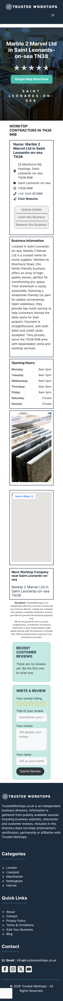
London (11, 867)
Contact (11, 916)
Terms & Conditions (20, 925)
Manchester (14, 876)
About (10, 912)
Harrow (11, 885)
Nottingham (14, 881)
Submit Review (30, 771)
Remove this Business (31, 224)
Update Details (31, 209)
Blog (9, 934)
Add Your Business (19, 929)
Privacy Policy (16, 920)
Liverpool (12, 872)
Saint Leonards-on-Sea (31, 95)
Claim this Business (31, 217)
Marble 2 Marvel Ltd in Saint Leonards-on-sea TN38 (30, 591)
